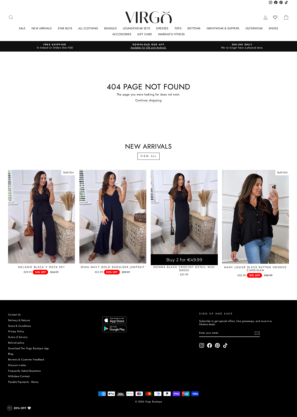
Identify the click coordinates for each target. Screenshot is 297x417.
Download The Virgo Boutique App (28, 348)
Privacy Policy (16, 331)
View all (148, 156)
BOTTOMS (193, 28)
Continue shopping (148, 100)
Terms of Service (17, 337)
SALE (22, 28)
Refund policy (16, 343)
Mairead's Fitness (171, 34)
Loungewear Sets (136, 28)
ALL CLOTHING (88, 28)
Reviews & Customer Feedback (26, 359)
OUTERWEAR (254, 28)
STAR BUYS (65, 28)
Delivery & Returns (19, 320)
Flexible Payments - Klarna (23, 382)
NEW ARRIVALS (42, 28)
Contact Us (14, 314)
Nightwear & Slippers (223, 28)
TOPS (178, 28)
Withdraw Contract (19, 376)
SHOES (273, 28)
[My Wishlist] (275, 17)
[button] (19, 408)
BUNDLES (110, 28)
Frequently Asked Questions (24, 371)
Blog (10, 354)
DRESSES (162, 28)
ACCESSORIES (122, 34)
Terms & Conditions (19, 326)
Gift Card (144, 34)
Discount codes (17, 365)
